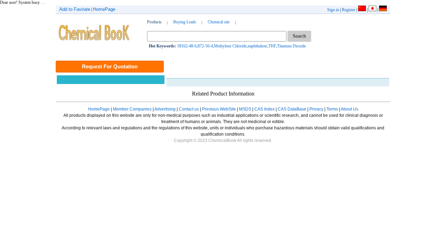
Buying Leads (184, 22)
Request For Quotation (110, 66)
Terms (332, 109)
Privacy (316, 109)
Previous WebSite (219, 109)
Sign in (333, 9)
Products (154, 22)
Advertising (165, 109)
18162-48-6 (187, 46)
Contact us (189, 109)
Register (348, 9)
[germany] (383, 9)
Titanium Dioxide (291, 46)
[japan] (372, 9)
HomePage (104, 9)
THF (272, 46)
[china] (362, 9)
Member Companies (132, 109)
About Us (349, 109)
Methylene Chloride (230, 46)
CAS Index (264, 109)
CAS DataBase (292, 109)
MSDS (245, 109)
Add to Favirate (74, 9)
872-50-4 (205, 46)
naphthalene (257, 46)
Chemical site (219, 22)
